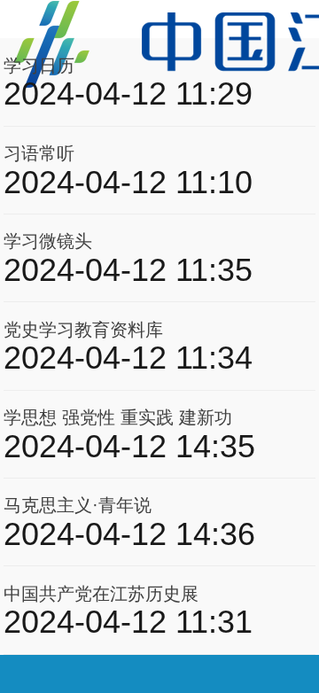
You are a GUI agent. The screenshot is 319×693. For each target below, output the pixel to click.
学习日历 (39, 65)
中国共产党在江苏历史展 (101, 593)
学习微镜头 (48, 241)
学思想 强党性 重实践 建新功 (118, 417)
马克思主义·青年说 (78, 505)
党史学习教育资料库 (83, 329)
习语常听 (39, 153)
